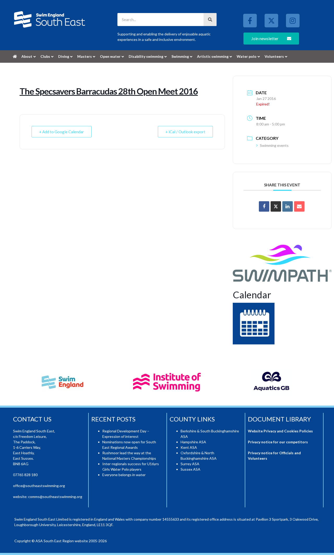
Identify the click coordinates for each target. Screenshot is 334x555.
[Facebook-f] (250, 20)
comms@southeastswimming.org (55, 496)
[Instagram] (293, 20)
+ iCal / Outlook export (185, 131)
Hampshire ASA (193, 442)
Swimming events (274, 145)
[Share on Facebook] (264, 206)
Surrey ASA (190, 464)
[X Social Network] (276, 206)
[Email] (299, 206)
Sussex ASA (190, 469)
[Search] (210, 19)
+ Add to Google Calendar (61, 131)
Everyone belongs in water (124, 474)
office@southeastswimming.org (39, 485)
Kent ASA (189, 447)
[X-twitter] (271, 20)
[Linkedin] (287, 206)
